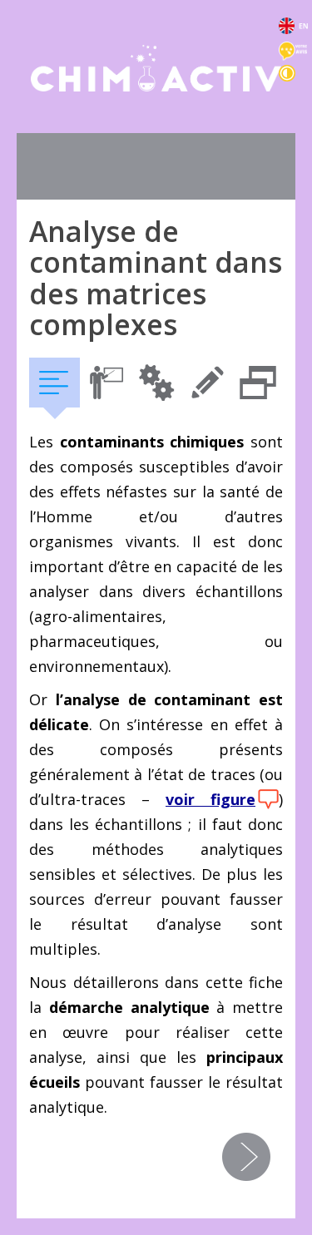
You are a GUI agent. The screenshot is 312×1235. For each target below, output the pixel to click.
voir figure (210, 799)
